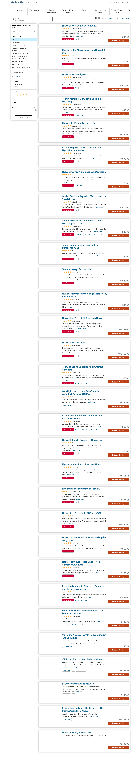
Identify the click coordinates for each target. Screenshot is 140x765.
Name (127, 18)
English (37, 2)
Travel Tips (116, 2)
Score (117, 18)
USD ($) (29, 2)
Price (122, 18)
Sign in (128, 2)
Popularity (111, 18)
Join (123, 2)
